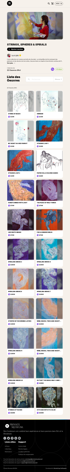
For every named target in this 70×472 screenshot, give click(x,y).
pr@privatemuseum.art (28, 461)
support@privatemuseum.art (29, 462)
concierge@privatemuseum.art (34, 459)
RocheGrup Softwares (60, 468)
